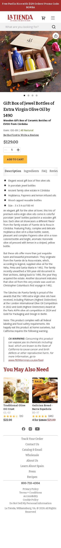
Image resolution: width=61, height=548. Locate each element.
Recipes (32, 477)
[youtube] (37, 429)
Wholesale (32, 455)
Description (13, 171)
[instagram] (30, 429)
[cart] (43, 18)
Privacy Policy (30, 489)
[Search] (54, 27)
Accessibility (30, 496)
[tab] (13, 171)
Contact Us (32, 444)
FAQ (44, 171)
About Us (32, 460)
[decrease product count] (6, 149)
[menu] (53, 18)
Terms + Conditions (30, 492)
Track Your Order (32, 438)
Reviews (55, 171)
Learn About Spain (32, 466)
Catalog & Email (32, 449)
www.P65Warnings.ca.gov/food (25, 360)
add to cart (15, 159)
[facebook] (24, 429)
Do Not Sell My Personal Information (30, 503)
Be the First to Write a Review (21, 135)
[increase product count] (18, 149)
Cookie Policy (30, 499)
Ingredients (31, 171)
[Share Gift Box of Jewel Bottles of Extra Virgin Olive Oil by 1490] (56, 36)
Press (32, 471)
